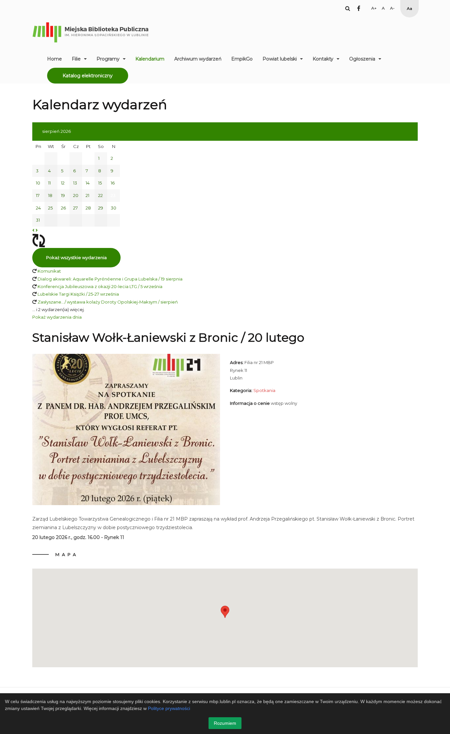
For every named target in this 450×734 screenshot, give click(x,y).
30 (113, 207)
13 (75, 182)
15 (100, 182)
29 (100, 207)
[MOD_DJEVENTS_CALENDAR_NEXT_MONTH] (37, 230)
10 (38, 182)
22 (100, 195)
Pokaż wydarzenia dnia (57, 317)
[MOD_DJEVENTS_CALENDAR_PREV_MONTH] (33, 230)
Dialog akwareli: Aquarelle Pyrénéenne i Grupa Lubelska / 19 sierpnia (110, 278)
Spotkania (264, 390)
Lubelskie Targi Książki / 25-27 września (78, 294)
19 (63, 195)
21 (87, 195)
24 (38, 207)
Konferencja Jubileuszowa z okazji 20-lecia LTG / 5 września (100, 286)
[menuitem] (54, 59)
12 (63, 182)
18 (50, 195)
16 (113, 182)
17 (38, 195)
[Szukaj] (347, 8)
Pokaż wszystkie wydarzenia (76, 257)
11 (49, 182)
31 (38, 220)
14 (88, 182)
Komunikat (49, 271)
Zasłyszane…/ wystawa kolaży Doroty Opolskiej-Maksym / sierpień (108, 302)
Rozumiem (225, 723)
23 (113, 195)
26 (63, 207)
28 (88, 207)
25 (50, 207)
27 (75, 207)
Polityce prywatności (169, 708)
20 (75, 195)
